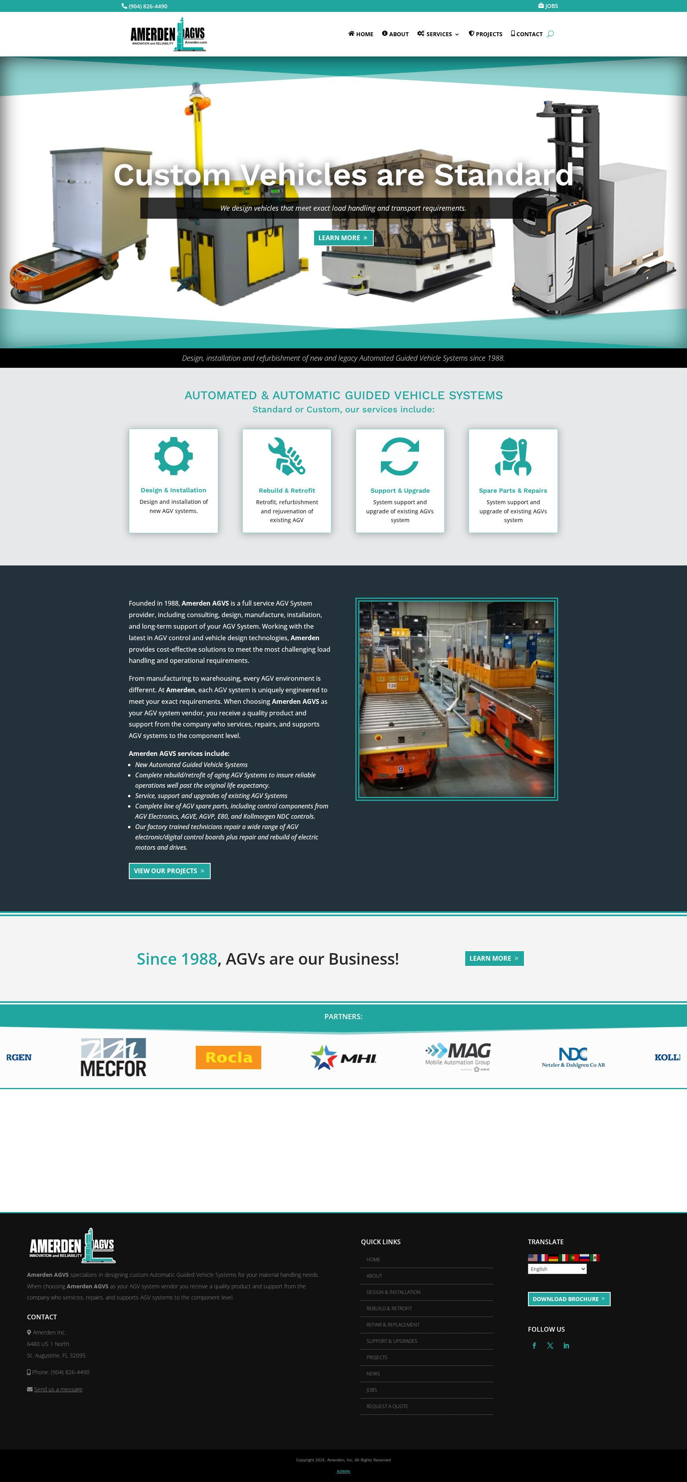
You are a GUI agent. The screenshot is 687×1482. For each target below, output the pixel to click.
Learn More (339, 237)
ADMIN (343, 1471)
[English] (533, 1257)
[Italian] (564, 1257)
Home (373, 1259)
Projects (377, 1357)
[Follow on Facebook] (534, 1345)
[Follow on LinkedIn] (566, 1345)
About (374, 1275)
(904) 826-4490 (148, 6)
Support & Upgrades (392, 1341)
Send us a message (58, 1389)
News (373, 1373)
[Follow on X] (550, 1345)
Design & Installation (394, 1292)
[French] (543, 1257)
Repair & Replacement (393, 1324)
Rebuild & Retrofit (389, 1308)
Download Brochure (566, 1299)
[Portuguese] (574, 1257)
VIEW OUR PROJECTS (165, 870)
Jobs (372, 1390)
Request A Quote (387, 1406)
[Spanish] (595, 1257)
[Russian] (585, 1257)
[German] (554, 1257)
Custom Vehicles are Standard (343, 174)
